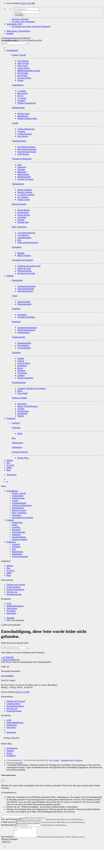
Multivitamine (23, 174)
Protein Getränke (24, 190)
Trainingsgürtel (23, 301)
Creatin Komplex (24, 134)
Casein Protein (23, 68)
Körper (9, 753)
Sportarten (16, 534)
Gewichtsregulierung (26, 233)
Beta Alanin (22, 93)
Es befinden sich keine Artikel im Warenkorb (31, 26)
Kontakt (9, 33)
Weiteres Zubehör (19, 539)
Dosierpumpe (23, 411)
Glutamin (21, 100)
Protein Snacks (23, 215)
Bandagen (16, 530)
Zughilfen (16, 527)
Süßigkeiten (17, 554)
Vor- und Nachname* (10, 819)
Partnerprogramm (13, 594)
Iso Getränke (22, 197)
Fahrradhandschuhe (25, 289)
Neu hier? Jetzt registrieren (23, 21)
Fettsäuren (21, 167)
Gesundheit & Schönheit (22, 517)
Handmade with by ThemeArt (72, 760)
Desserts (21, 220)
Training (10, 750)
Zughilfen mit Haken (26, 317)
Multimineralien (24, 177)
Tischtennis (22, 373)
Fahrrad (20, 361)
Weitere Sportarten (25, 378)
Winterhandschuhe (25, 291)
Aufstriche (21, 217)
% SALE (10, 465)
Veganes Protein (24, 78)
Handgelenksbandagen (27, 327)
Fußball (20, 358)
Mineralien (22, 172)
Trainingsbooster (19, 503)
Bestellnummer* (8, 825)
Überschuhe (22, 393)
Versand (56, 760)
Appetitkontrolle (24, 237)
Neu (8, 463)
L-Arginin (21, 91)
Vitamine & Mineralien (22, 505)
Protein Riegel (23, 210)
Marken (9, 460)
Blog (8, 470)
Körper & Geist (24, 268)
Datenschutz (11, 608)
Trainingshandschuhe (26, 286)
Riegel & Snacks (19, 510)
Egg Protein (22, 75)
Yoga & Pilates (23, 363)
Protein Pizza (23, 458)
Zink (19, 164)
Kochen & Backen (20, 556)
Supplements (11, 748)
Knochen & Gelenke (26, 273)
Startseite (10, 618)
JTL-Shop (19, 763)
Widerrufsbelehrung (14, 606)
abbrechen (6, 842)
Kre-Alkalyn (22, 136)
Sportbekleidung (19, 537)
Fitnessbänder (23, 345)
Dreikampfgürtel (24, 304)
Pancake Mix (23, 222)
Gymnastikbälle (24, 348)
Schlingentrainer (24, 343)
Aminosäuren (17, 496)
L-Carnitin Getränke (26, 194)
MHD (9, 467)
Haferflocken (17, 551)
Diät (19, 240)
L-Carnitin (21, 98)
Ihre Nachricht (7, 837)
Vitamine (21, 169)
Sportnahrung (12, 50)
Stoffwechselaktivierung (27, 242)
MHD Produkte (24, 255)
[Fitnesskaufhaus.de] (10, 38)
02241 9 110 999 (27, 3)
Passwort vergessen (20, 19)
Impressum (11, 613)
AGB (8, 603)
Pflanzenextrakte (24, 271)
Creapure (21, 131)
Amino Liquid (23, 199)
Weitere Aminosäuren (26, 103)
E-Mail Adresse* (8, 822)
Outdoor (21, 375)
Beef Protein (22, 73)
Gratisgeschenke (13, 587)
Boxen (20, 368)
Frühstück (16, 547)
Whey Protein (23, 63)
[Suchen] (28, 43)
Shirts (19, 391)
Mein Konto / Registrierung (18, 31)
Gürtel (14, 525)
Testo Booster (23, 154)
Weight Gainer (23, 113)
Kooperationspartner (15, 589)
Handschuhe (17, 522)
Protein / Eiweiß (19, 493)
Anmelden (19, 15)
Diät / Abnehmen (19, 513)
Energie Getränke (24, 192)
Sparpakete (16, 515)
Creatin (15, 500)
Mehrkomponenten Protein (28, 70)
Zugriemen (22, 314)
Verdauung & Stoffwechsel (28, 266)
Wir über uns (11, 592)
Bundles (20, 253)
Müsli (19, 433)
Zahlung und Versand (15, 584)
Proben (20, 80)
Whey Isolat (22, 66)
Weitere (20, 416)
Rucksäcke (22, 404)
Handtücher (22, 413)
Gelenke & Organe (25, 179)
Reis (14, 549)
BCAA (20, 96)
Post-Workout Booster (26, 152)
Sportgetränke (18, 508)
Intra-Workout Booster (27, 149)
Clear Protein (23, 61)
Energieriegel (23, 212)
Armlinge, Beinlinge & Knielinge (31, 388)
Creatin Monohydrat (26, 129)
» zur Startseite (7, 657)
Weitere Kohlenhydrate (27, 118)
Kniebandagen (23, 332)
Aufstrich (16, 544)
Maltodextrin (22, 116)
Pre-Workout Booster (26, 147)
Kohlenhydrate (18, 498)
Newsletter (11, 611)
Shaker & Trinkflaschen (27, 406)
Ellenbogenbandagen (26, 330)
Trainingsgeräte (18, 532)
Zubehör (10, 276)
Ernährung (11, 418)
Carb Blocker (23, 235)
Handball (21, 370)
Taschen (20, 409)
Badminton (22, 366)
